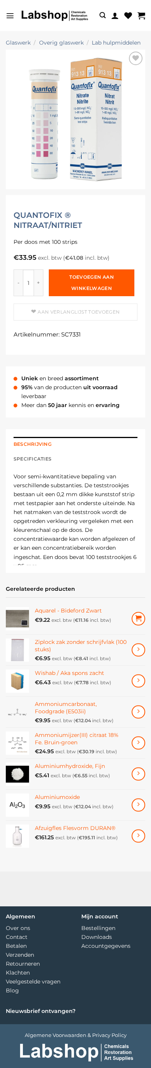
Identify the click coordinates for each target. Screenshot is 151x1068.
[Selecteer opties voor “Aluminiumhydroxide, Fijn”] (138, 774)
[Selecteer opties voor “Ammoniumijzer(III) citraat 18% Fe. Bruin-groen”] (138, 743)
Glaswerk (18, 42)
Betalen (16, 945)
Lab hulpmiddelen (116, 42)
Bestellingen (98, 928)
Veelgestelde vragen (33, 981)
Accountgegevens (105, 945)
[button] (10, 15)
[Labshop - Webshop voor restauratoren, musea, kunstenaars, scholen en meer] (54, 16)
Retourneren (23, 963)
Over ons (18, 928)
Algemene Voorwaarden (55, 1035)
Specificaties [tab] (32, 459)
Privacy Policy (109, 1035)
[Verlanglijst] (128, 15)
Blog (12, 990)
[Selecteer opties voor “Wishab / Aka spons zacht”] (138, 681)
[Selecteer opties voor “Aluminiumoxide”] (138, 805)
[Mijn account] (115, 15)
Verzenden (20, 954)
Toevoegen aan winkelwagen (91, 282)
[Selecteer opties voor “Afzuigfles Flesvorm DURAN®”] (138, 836)
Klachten (18, 972)
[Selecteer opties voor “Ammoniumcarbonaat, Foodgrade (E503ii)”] (138, 712)
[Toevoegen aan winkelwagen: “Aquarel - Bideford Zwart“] (138, 619)
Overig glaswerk (61, 42)
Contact (16, 936)
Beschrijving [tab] (32, 444)
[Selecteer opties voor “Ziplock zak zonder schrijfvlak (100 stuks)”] (138, 650)
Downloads (96, 936)
